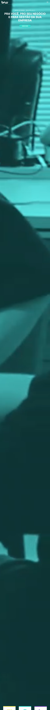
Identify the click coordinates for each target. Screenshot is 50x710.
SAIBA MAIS (25, 26)
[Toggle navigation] (47, 2)
